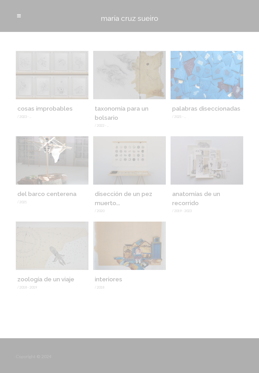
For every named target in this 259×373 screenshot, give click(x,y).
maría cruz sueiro (129, 18)
